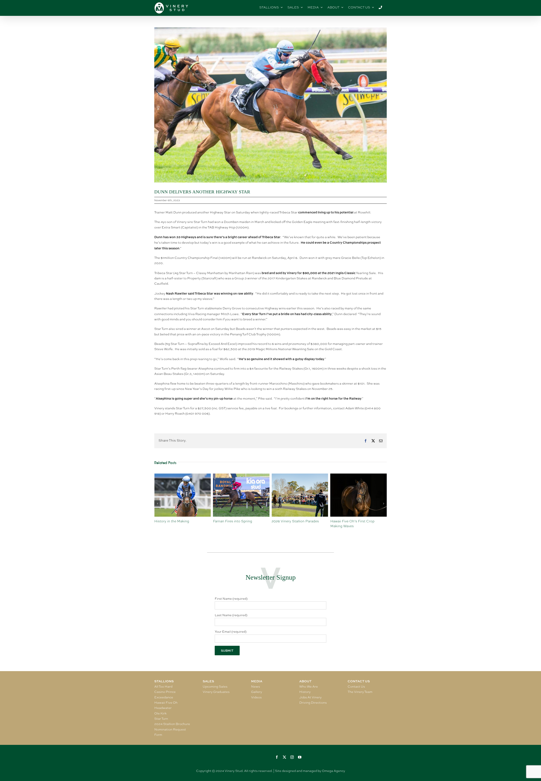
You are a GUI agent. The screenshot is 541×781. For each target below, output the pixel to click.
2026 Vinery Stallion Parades (236, 521)
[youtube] (299, 757)
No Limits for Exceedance (351, 521)
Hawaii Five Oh (166, 702)
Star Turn (161, 719)
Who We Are (308, 686)
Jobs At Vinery (310, 697)
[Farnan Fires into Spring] (182, 476)
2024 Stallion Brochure (172, 724)
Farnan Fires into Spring (173, 521)
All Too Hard (163, 686)
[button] (157, 503)
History (305, 692)
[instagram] (292, 757)
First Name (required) (231, 599)
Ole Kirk (160, 713)
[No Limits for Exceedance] (358, 476)
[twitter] (284, 757)
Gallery (256, 692)
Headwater (163, 708)
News (255, 686)
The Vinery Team (360, 692)
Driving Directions (313, 702)
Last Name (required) (231, 615)
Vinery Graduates (216, 692)
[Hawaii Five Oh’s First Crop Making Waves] (300, 476)
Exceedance (163, 697)
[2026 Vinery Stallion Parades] (241, 476)
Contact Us (356, 686)
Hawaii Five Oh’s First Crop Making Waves (294, 523)
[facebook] (277, 757)
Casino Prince (165, 692)
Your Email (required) (230, 631)
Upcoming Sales (215, 686)
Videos (256, 697)
